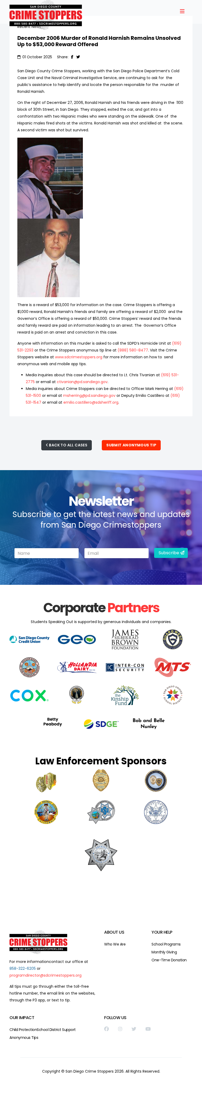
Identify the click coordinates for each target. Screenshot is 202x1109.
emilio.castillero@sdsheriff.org (90, 402)
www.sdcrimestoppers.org (78, 357)
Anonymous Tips (23, 1037)
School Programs (166, 944)
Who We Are (114, 944)
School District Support (56, 1029)
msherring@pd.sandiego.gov (89, 395)
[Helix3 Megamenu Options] (182, 11)
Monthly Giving (164, 952)
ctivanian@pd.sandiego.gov (82, 381)
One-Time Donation (169, 960)
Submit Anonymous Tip (131, 445)
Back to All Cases (67, 445)
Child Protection (23, 1029)
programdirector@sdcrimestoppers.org (45, 975)
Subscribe (169, 553)
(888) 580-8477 (133, 350)
